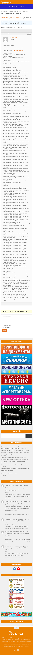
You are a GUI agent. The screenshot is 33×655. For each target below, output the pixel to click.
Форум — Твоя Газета (16, 17)
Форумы (8, 17)
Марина (7, 519)
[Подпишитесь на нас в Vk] (15, 650)
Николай (7, 531)
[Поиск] (29, 436)
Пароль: (4, 320)
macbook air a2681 (9, 501)
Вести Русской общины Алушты (9, 473)
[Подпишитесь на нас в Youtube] (18, 650)
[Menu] (31, 2)
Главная (3, 17)
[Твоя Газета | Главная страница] (8, 2)
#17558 (29, 34)
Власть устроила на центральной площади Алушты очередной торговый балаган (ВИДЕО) (17, 533)
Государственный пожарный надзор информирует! (14, 464)
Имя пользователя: (6, 316)
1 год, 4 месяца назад (7, 23)
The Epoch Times (9, 485)
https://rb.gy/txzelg (18, 50)
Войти (4, 330)
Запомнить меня (7, 325)
